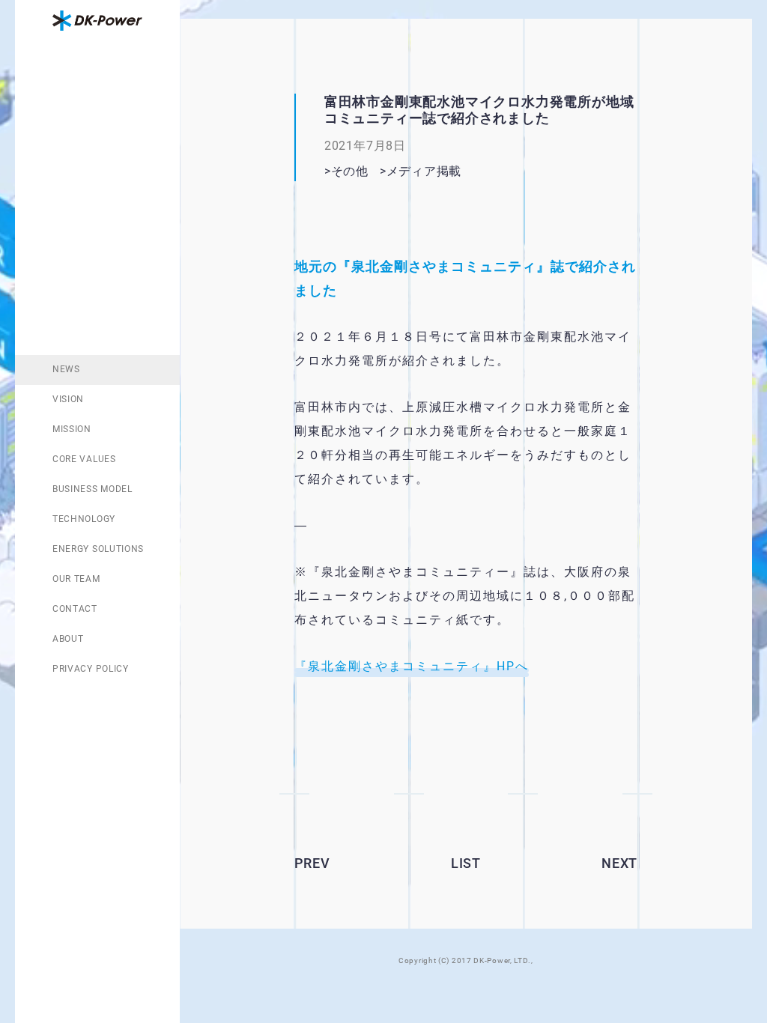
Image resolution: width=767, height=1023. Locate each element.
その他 (350, 171)
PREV (312, 863)
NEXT (619, 863)
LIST (466, 863)
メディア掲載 (424, 171)
